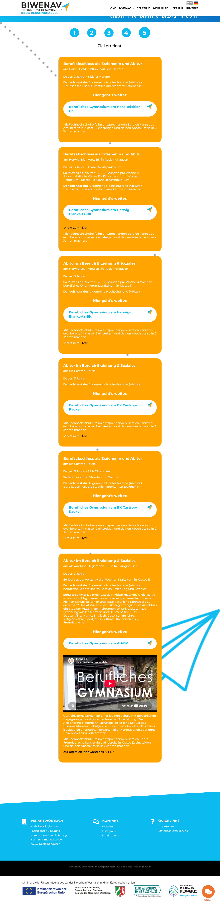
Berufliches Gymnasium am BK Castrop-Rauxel (103, 407)
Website (107, 826)
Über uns (177, 8)
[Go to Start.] (74, 33)
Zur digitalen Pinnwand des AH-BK (89, 752)
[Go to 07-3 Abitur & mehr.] (109, 33)
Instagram (109, 831)
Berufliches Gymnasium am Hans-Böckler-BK (105, 109)
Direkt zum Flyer (75, 228)
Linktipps (192, 8)
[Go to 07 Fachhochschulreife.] (91, 33)
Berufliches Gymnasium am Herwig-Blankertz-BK (100, 212)
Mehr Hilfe (160, 8)
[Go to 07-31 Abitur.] (126, 33)
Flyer (83, 343)
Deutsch (194, 3)
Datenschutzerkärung (173, 830)
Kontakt (208, 899)
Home (112, 8)
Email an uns (110, 835)
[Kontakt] (208, 891)
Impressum (166, 826)
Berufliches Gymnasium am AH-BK (98, 643)
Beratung (143, 8)
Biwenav (125, 8)
